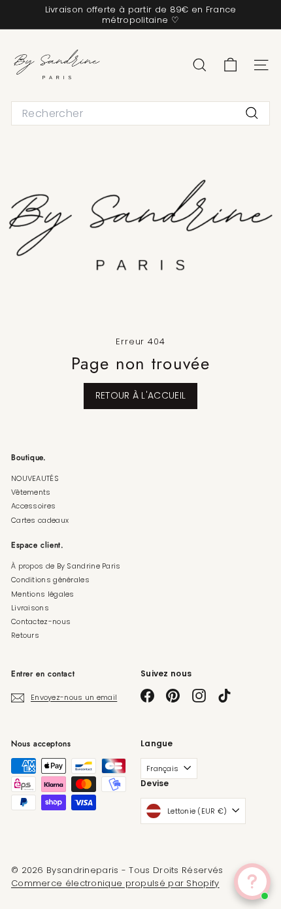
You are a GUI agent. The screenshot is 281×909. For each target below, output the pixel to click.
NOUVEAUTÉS (35, 478)
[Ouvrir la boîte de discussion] (252, 881)
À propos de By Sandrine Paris (66, 566)
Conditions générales (50, 579)
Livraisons (30, 608)
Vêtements (31, 492)
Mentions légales (42, 594)
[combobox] (140, 113)
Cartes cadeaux (40, 520)
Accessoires (33, 506)
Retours (25, 635)
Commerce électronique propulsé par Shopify (115, 883)
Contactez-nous (41, 621)
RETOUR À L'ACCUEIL (140, 395)
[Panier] (230, 65)
